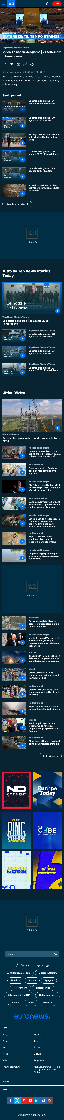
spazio (32, 652)
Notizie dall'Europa (39, 447)
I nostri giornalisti (11, 1066)
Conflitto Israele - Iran (18, 973)
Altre (4, 1089)
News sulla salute (38, 498)
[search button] (56, 954)
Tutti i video (49, 756)
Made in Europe (10, 434)
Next (4, 1047)
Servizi (5, 1081)
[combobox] (32, 954)
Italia (31, 1002)
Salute (37, 1047)
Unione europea (47, 995)
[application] (32, 25)
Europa (6, 1034)
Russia (32, 980)
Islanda (15, 1002)
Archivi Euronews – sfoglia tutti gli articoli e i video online (47, 1069)
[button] (17, 204)
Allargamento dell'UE (19, 995)
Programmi (39, 1060)
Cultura (37, 1053)
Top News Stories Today (15, 317)
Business (34, 617)
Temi (4, 1027)
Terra (36, 1041)
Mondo (32, 669)
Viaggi (5, 1053)
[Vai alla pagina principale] (11, 3)
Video (5, 1060)
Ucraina (15, 980)
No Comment (36, 464)
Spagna (49, 980)
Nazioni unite (43, 987)
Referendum (20, 987)
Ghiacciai (48, 1002)
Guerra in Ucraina (48, 973)
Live (57, 3)
